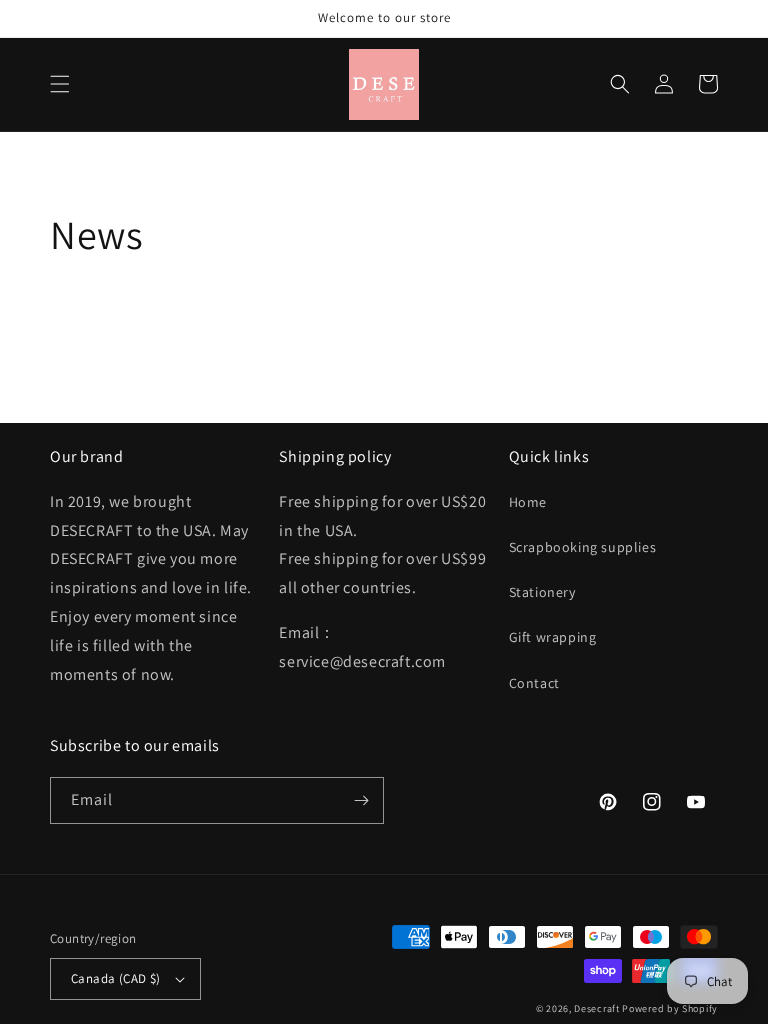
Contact (534, 683)
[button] (60, 84)
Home (528, 502)
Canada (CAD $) (116, 978)
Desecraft (596, 1008)
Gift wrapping (553, 637)
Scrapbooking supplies (583, 547)
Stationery (542, 592)
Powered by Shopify (670, 1008)
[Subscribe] (361, 800)
